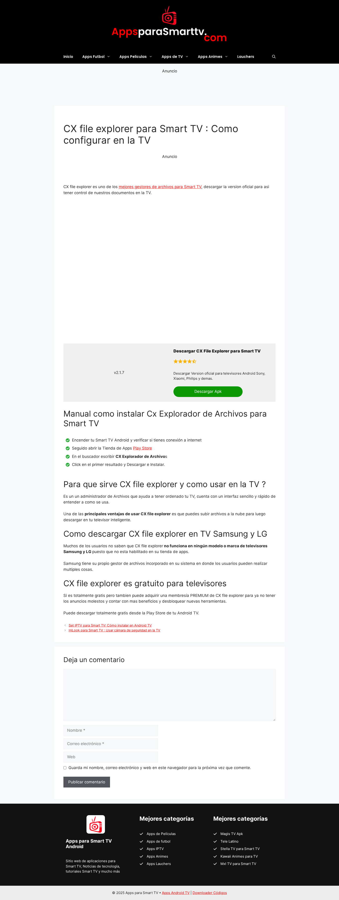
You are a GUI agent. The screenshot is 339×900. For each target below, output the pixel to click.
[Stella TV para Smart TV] (236, 849)
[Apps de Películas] (158, 834)
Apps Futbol (93, 56)
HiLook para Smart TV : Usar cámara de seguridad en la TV (114, 630)
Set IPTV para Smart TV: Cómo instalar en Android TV (110, 625)
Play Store (142, 448)
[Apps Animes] (154, 856)
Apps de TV (172, 56)
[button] (274, 57)
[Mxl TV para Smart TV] (234, 864)
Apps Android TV (176, 893)
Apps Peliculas (133, 56)
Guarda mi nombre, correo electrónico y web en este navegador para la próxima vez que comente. (159, 767)
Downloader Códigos (210, 893)
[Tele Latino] (225, 841)
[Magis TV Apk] (228, 834)
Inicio (68, 56)
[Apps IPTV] (152, 849)
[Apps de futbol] (155, 841)
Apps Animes (210, 56)
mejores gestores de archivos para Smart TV (160, 186)
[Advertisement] (169, 89)
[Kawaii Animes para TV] (235, 856)
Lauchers (245, 56)
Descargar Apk (208, 391)
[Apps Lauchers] (155, 864)
